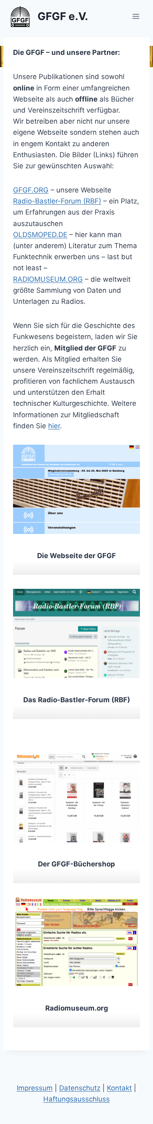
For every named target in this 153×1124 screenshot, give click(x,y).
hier (54, 426)
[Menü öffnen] (135, 16)
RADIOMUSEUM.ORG (48, 279)
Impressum (35, 1088)
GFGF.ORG (31, 190)
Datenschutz (79, 1088)
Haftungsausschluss (76, 1099)
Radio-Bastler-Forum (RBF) (57, 201)
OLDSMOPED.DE (40, 235)
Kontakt (119, 1088)
